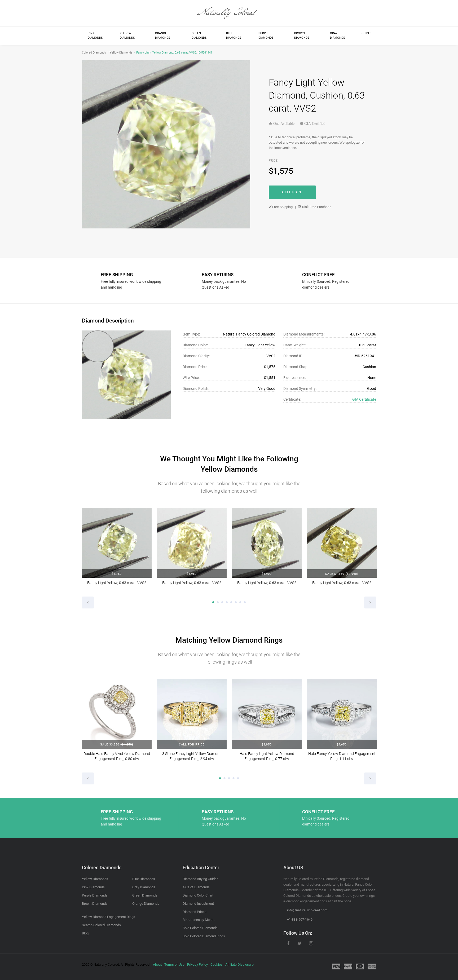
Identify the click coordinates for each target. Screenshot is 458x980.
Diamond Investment (198, 904)
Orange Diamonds (162, 36)
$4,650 (342, 744)
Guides (367, 33)
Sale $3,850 (116, 744)
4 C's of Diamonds (196, 887)
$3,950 (267, 744)
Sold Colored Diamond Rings (204, 936)
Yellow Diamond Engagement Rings (108, 917)
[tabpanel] (116, 550)
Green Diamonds (199, 36)
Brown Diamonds (301, 36)
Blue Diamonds (233, 36)
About (157, 964)
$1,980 (192, 574)
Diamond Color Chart (198, 895)
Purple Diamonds (266, 36)
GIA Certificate (364, 399)
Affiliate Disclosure (239, 964)
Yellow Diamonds (127, 36)
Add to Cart (291, 192)
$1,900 (267, 574)
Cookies (216, 964)
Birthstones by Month (198, 920)
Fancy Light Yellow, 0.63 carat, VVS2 (116, 583)
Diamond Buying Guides (200, 879)
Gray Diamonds (337, 36)
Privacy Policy (197, 964)
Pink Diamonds (95, 36)
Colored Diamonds (94, 52)
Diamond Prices (194, 912)
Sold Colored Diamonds (200, 928)
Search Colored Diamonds (101, 925)
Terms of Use (174, 964)
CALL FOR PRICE (192, 744)
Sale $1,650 (341, 574)
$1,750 (117, 574)
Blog (85, 933)
